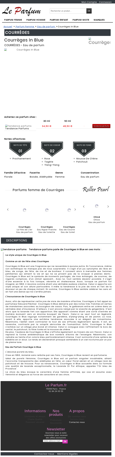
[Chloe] (96, 205)
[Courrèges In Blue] (26, 80)
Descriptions (16, 240)
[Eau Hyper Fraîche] (47, 210)
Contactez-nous (77, 422)
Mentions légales (67, 453)
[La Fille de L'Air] (25, 210)
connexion (105, 2)
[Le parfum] (21, 11)
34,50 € (47, 126)
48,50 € (67, 126)
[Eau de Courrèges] (69, 210)
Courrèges (12, 45)
